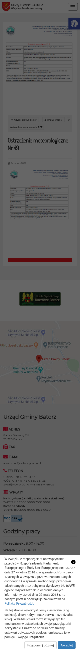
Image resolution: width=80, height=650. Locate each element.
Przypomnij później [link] (40, 645)
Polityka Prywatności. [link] (19, 603)
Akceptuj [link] (67, 645)
